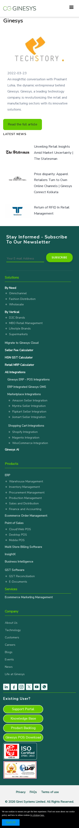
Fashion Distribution (22, 299)
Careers (10, 645)
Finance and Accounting (25, 509)
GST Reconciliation (22, 576)
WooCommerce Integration (30, 443)
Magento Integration (25, 438)
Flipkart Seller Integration (29, 412)
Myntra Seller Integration (29, 406)
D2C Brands (17, 318)
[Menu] (71, 7)
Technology (13, 630)
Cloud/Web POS (20, 529)
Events (9, 659)
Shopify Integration (25, 432)
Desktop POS (18, 535)
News (9, 667)
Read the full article (22, 124)
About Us (11, 623)
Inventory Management (24, 487)
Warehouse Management (26, 481)
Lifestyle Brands (20, 329)
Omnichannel (18, 293)
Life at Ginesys (15, 674)
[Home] (19, 6)
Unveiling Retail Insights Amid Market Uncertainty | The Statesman (53, 152)
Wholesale (16, 304)
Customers (12, 637)
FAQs (33, 792)
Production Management (25, 498)
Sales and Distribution (24, 503)
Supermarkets (18, 334)
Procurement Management (26, 493)
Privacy (20, 792)
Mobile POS (17, 540)
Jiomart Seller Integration (29, 417)
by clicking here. (37, 815)
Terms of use (50, 792)
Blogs (8, 652)
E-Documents (18, 582)
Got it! (10, 822)
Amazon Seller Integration (29, 400)
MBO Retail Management (26, 323)
